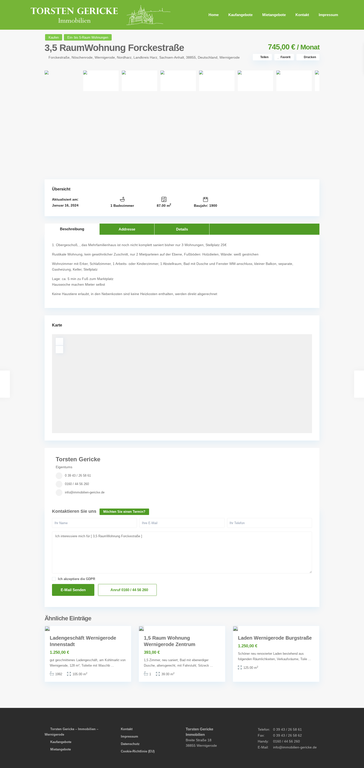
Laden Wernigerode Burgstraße (275, 638)
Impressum (328, 15)
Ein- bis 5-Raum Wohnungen (87, 37)
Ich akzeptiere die (76, 579)
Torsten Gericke (78, 459)
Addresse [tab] (127, 229)
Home (213, 15)
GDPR (90, 579)
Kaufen (54, 37)
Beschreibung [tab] (72, 229)
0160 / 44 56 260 (77, 484)
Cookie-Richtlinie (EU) (138, 751)
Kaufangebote (240, 15)
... (112, 665)
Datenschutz (130, 744)
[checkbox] (54, 579)
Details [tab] (182, 229)
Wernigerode (229, 57)
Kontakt (302, 15)
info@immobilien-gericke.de (84, 492)
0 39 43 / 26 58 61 (78, 475)
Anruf (129, 590)
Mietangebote (274, 15)
